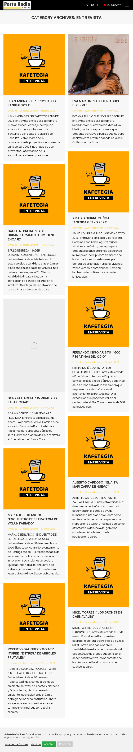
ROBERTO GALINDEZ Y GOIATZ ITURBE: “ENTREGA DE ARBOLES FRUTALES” (32, 653)
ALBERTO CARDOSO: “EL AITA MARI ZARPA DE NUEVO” (95, 484)
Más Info (36, 744)
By (29, 110)
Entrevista (12, 110)
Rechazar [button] (64, 744)
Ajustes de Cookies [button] (16, 744)
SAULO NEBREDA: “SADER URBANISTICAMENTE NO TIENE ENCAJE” (31, 235)
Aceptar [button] (49, 744)
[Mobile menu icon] (127, 5)
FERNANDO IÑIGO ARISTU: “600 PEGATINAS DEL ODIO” (96, 354)
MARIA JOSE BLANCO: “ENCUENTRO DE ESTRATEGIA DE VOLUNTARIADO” (33, 519)
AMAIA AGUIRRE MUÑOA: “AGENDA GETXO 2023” (91, 220)
